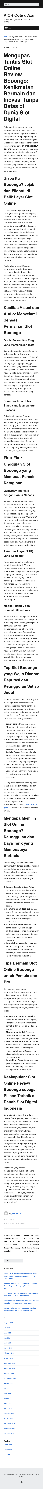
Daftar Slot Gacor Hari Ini (15, 1223)
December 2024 (9, 1423)
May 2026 (7, 1338)
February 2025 (9, 1413)
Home (6, 37)
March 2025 (8, 1408)
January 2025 (8, 1418)
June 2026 (7, 1333)
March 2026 (8, 1348)
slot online (8, 1449)
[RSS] (21, 1482)
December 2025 (9, 1363)
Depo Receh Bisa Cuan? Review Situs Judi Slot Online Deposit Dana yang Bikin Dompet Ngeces (21, 1285)
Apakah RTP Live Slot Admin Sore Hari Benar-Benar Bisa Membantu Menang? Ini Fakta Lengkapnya (21, 1276)
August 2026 (8, 1323)
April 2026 (7, 1343)
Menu (9, 28)
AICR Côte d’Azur (20, 15)
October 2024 (9, 1433)
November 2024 (9, 1428)
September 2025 (10, 1378)
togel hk (7, 1454)
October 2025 (9, 1373)
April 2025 (7, 1403)
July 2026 (7, 1328)
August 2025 (8, 1383)
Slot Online (10, 1219)
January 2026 (8, 1358)
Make (12, 1474)
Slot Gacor (8, 1445)
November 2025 (9, 1368)
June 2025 (7, 1393)
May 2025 (7, 1398)
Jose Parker (16, 1213)
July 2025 (7, 1388)
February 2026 (9, 1353)
